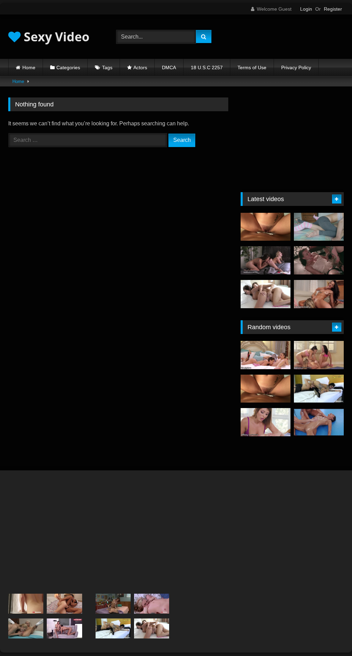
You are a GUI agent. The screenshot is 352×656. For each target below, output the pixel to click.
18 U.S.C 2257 (207, 67)
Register (333, 9)
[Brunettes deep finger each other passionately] (265, 294)
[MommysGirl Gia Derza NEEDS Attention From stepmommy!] (265, 355)
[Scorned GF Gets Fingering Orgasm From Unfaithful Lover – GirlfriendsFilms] (64, 604)
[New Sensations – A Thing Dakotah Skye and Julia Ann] (151, 604)
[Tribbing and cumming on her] (265, 227)
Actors (140, 67)
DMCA (169, 67)
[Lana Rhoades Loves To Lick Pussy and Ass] (25, 604)
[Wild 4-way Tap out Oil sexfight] (319, 422)
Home (28, 67)
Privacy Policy (296, 67)
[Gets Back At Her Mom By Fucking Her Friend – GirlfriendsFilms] (319, 294)
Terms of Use (252, 67)
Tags (107, 67)
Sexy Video (55, 36)
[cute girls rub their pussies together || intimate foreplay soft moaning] (319, 227)
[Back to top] (330, 635)
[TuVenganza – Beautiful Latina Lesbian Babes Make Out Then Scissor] (319, 389)
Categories (68, 67)
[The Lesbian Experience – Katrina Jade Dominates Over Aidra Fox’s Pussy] (319, 260)
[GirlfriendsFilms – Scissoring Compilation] (113, 604)
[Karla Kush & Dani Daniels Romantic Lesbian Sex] (265, 260)
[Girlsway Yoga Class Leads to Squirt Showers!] (319, 355)
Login (306, 9)
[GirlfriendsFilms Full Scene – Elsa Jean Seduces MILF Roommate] (25, 628)
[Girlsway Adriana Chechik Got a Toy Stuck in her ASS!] (265, 422)
